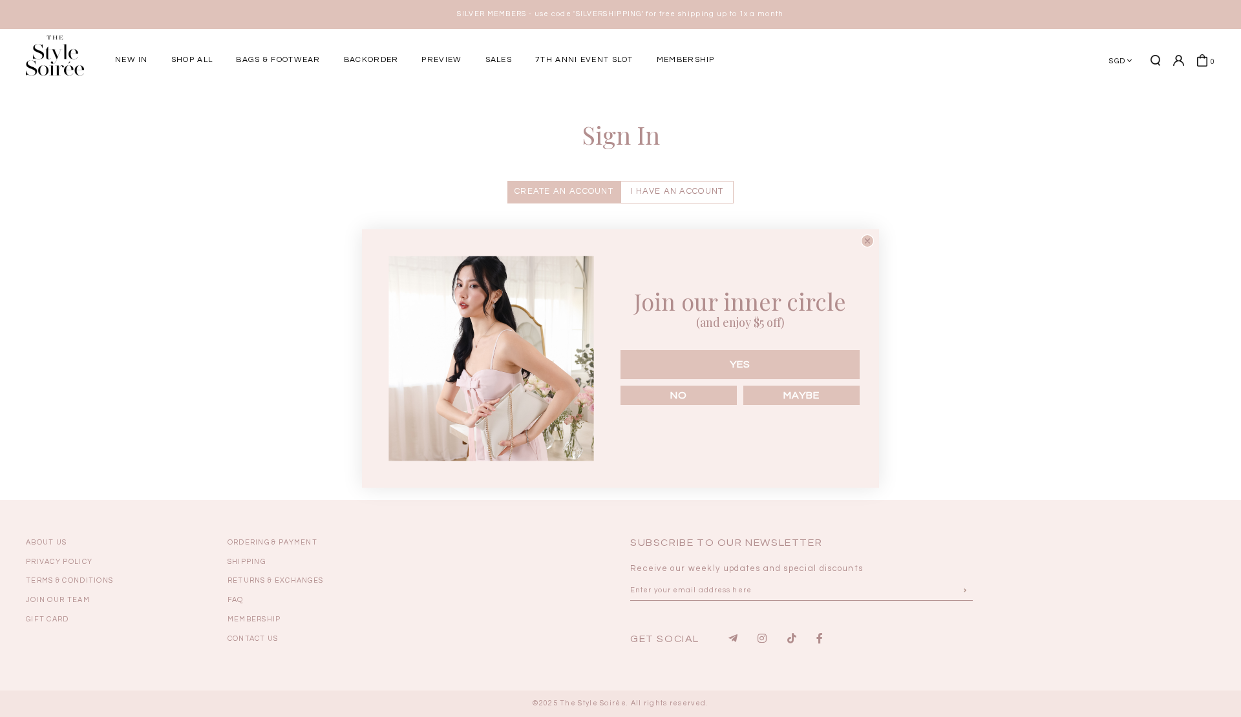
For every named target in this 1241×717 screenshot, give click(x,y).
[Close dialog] (867, 241)
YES (740, 364)
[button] (953, 105)
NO (678, 395)
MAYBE (801, 395)
